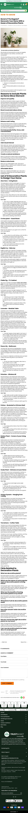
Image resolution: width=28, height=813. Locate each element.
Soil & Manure (4, 714)
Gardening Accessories (6, 718)
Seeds (2, 720)
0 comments (4, 25)
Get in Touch (4, 756)
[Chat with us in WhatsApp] (22, 5)
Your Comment (5, 667)
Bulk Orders (3, 725)
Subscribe (21, 793)
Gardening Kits (5, 748)
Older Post (4, 642)
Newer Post (23, 642)
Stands (2, 712)
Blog (2, 727)
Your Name (3, 656)
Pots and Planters (5, 716)
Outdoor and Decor (5, 722)
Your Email (3, 662)
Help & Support (5, 752)
